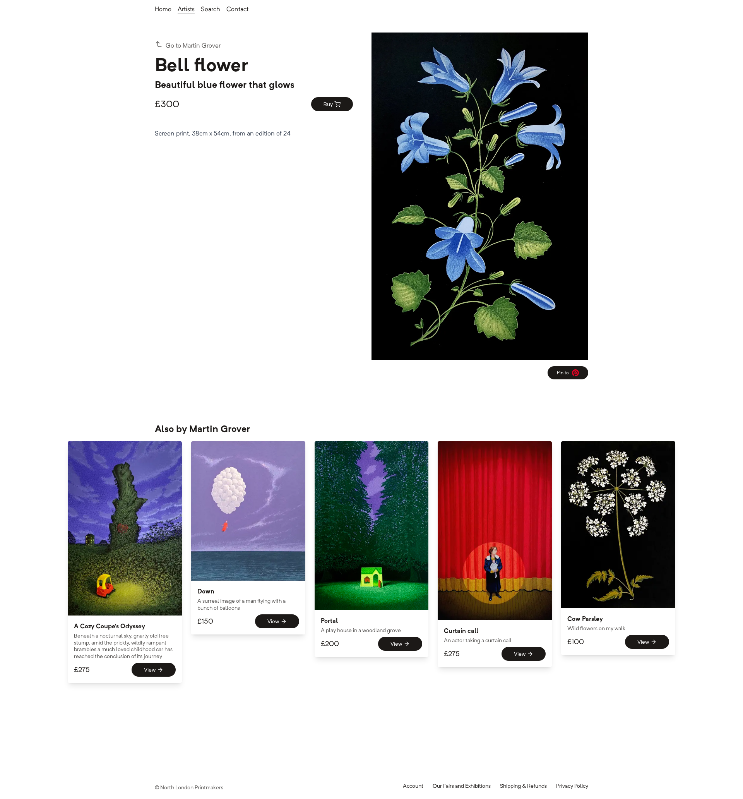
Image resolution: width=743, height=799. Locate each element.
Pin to (565, 374)
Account (413, 786)
